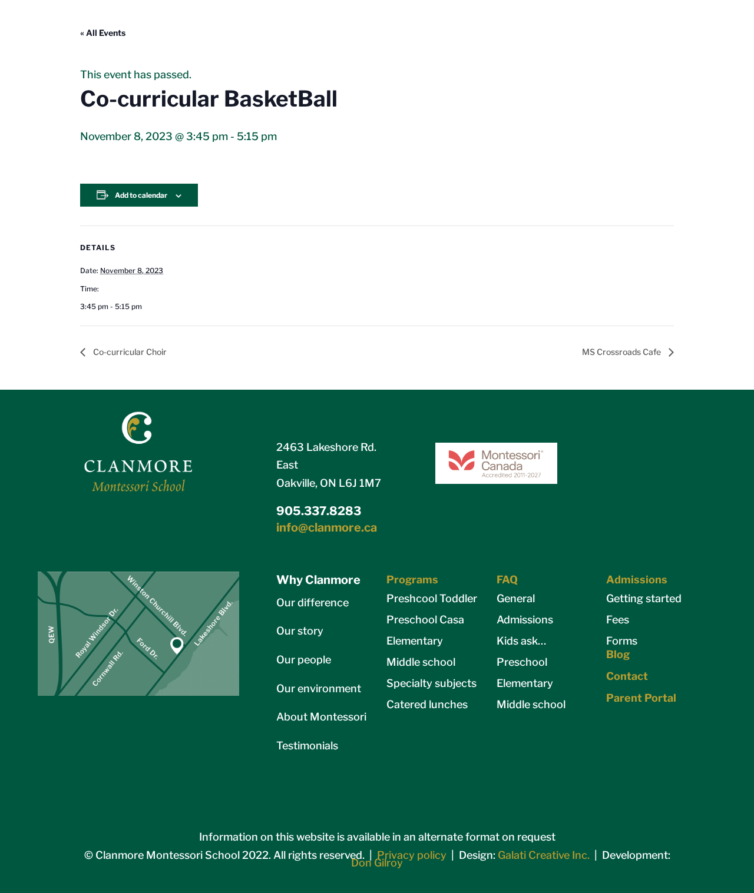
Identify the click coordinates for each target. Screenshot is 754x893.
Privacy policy (412, 855)
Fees (617, 619)
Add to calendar (141, 195)
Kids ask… (521, 641)
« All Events (102, 33)
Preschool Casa (425, 619)
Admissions (525, 619)
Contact (627, 676)
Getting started (644, 598)
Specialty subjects (431, 683)
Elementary (414, 641)
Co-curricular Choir (129, 352)
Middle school (420, 662)
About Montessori (321, 717)
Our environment (318, 688)
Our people (303, 659)
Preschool (522, 662)
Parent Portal (641, 698)
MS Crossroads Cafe (622, 352)
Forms (621, 641)
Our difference (312, 602)
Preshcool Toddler (431, 598)
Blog (618, 654)
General (516, 598)
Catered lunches (427, 704)
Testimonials (307, 745)
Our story (299, 631)
